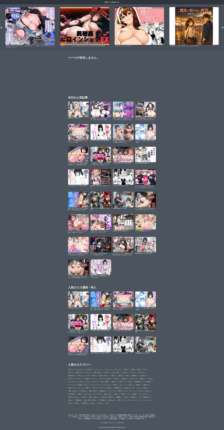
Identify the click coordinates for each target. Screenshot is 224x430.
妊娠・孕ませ (105, 375)
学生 (81, 375)
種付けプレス (130, 388)
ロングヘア (138, 400)
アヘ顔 (134, 372)
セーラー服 (98, 394)
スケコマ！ (113, 422)
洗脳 (139, 385)
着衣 (121, 375)
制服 (127, 369)
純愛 (135, 394)
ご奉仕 (85, 397)
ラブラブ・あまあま (106, 378)
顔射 (146, 388)
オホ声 (101, 403)
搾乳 (80, 394)
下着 (127, 397)
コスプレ (96, 381)
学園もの (80, 372)
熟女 (114, 375)
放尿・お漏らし (95, 397)
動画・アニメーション (76, 388)
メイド (133, 391)
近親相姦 (79, 400)
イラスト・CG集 (92, 375)
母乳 (71, 400)
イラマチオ (73, 381)
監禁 (116, 385)
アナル (89, 372)
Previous (1, 28)
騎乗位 (135, 375)
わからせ (88, 394)
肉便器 (125, 378)
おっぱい (82, 369)
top (101, 422)
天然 (71, 403)
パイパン (112, 391)
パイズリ (109, 369)
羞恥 (115, 381)
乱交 (151, 378)
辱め (71, 372)
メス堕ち (84, 391)
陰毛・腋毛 (94, 391)
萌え (132, 385)
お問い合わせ (121, 422)
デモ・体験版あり (145, 397)
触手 (117, 394)
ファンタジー (97, 385)
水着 (117, 378)
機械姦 (120, 397)
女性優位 (103, 400)
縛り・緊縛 (106, 381)
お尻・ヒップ (85, 381)
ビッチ (72, 378)
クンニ (124, 385)
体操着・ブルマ (84, 385)
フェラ (99, 369)
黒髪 (146, 385)
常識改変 (85, 403)
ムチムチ (108, 385)
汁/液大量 (72, 394)
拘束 (126, 372)
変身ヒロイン (123, 391)
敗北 (93, 403)
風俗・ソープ (126, 394)
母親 (78, 403)
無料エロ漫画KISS (112, 2)
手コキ (96, 388)
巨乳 (91, 369)
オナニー (134, 378)
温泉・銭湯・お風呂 (91, 400)
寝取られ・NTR (74, 397)
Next (223, 28)
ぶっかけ (119, 369)
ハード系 (128, 400)
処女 (107, 372)
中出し (72, 369)
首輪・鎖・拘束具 (109, 397)
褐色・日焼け (73, 391)
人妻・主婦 (116, 372)
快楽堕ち (72, 375)
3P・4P (142, 372)
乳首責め (103, 391)
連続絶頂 (139, 381)
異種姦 (134, 397)
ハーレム (72, 385)
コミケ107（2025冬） (145, 391)
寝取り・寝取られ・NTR (140, 369)
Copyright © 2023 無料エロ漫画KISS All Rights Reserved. (112, 427)
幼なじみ (112, 400)
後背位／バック (91, 378)
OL (108, 403)
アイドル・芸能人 (107, 388)
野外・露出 (98, 372)
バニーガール (145, 394)
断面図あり (119, 388)
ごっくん (148, 400)
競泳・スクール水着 (127, 381)
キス (139, 388)
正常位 (144, 375)
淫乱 (120, 400)
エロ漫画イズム (106, 422)
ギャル (80, 378)
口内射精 (149, 381)
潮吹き (143, 378)
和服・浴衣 (109, 394)
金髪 (88, 388)
